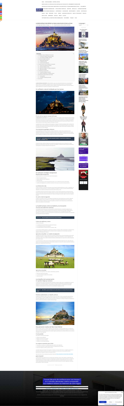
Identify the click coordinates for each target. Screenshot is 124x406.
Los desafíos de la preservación (43, 70)
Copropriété (67, 388)
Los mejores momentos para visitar (45, 77)
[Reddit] (1, 8)
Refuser (110, 402)
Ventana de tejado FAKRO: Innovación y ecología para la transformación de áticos (60, 6)
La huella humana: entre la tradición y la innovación (46, 64)
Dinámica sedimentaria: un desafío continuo (47, 73)
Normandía (50, 15)
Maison (59, 388)
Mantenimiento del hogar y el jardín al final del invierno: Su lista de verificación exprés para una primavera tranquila (83, 99)
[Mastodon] (1, 14)
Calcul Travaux (48, 388)
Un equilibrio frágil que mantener (45, 72)
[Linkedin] (1, 10)
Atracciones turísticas (60, 8)
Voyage (71, 388)
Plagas (64, 15)
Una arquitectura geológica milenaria (46, 57)
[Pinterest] (1, 12)
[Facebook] (1, 4)
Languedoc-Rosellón (67, 13)
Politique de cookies (107, 404)
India (47, 13)
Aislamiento (83, 6)
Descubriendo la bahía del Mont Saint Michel (45, 74)
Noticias (56, 15)
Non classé (44, 15)
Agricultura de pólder (43, 69)
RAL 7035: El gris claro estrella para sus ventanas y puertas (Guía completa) (83, 51)
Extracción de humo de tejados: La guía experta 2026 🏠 (83, 40)
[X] (1, 6)
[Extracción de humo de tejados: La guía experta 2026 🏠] (83, 35)
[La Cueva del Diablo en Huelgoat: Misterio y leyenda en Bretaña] (83, 69)
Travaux (62, 388)
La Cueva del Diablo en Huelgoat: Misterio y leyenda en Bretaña (82, 75)
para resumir (40, 78)
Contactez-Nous (75, 388)
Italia (55, 13)
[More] (1, 19)
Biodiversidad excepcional (44, 60)
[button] (122, 392)
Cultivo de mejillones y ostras (44, 66)
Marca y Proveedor (77, 13)
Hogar (43, 13)
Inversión (51, 13)
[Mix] (1, 16)
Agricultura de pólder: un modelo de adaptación (47, 68)
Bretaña (69, 8)
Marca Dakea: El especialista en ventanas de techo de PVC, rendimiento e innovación (61, 4)
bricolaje (74, 8)
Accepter (102, 402)
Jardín (59, 13)
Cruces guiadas (42, 76)
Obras (60, 15)
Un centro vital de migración (44, 62)
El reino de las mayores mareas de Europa (46, 56)
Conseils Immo (54, 388)
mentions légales (114, 404)
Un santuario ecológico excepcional (44, 58)
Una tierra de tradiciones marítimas (45, 65)
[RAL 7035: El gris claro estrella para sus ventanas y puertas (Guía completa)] (83, 45)
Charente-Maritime (82, 8)
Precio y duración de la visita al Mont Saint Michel (64, 354)
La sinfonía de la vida (43, 61)
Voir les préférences (118, 402)
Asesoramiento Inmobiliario (48, 8)
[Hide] (0, 21)
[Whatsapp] (1, 18)
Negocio (84, 13)
